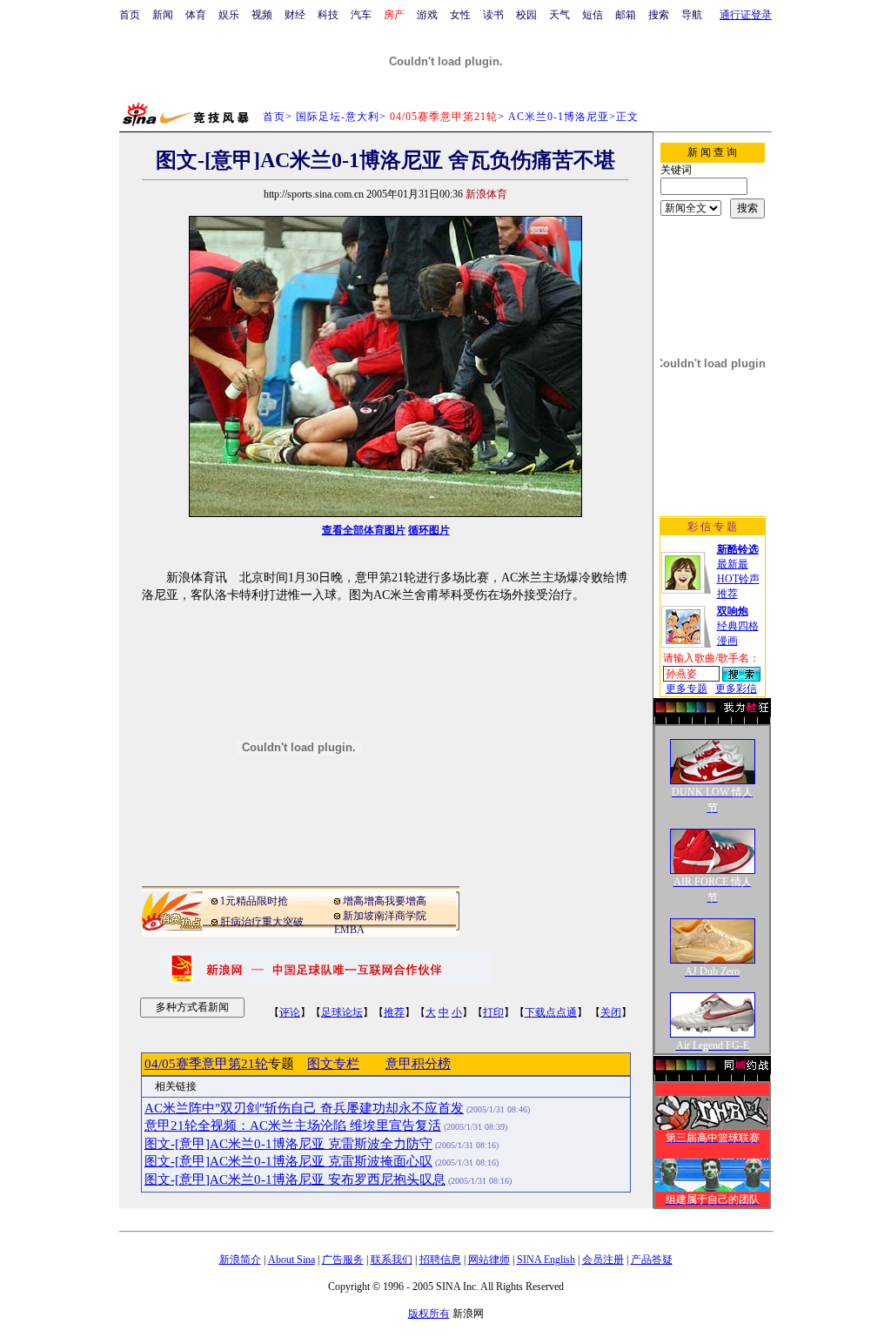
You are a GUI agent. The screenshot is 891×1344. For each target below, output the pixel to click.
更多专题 (686, 688)
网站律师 (489, 1259)
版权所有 (429, 1313)
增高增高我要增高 (384, 901)
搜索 (658, 15)
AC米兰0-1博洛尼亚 (558, 117)
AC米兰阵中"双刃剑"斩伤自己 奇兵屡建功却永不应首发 (304, 1108)
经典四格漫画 (738, 626)
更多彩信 (736, 688)
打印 (493, 1012)
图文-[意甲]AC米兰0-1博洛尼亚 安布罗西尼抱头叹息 (295, 1179)
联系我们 (391, 1259)
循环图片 (429, 530)
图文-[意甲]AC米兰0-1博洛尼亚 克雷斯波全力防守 (288, 1144)
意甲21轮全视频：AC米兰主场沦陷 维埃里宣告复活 (292, 1125)
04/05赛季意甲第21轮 (206, 1064)
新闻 (162, 15)
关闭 (610, 1012)
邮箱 (625, 15)
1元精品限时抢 (254, 901)
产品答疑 (652, 1259)
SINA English (546, 1259)
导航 (691, 15)
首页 (129, 15)
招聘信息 (440, 1259)
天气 (559, 15)
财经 (295, 15)
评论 (289, 1012)
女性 (460, 15)
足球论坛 (342, 1012)
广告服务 (343, 1259)
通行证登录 (746, 15)
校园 (526, 15)
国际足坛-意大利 (337, 117)
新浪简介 (240, 1259)
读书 (493, 15)
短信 (592, 15)
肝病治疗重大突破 (262, 922)
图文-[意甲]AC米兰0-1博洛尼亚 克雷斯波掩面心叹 (288, 1161)
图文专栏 (333, 1064)
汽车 (361, 15)
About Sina (291, 1259)
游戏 (427, 15)
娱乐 (228, 15)
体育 (195, 15)
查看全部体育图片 (363, 530)
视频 (261, 15)
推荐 (394, 1012)
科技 (328, 15)
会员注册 (603, 1259)
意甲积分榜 (418, 1064)
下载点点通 (551, 1012)
